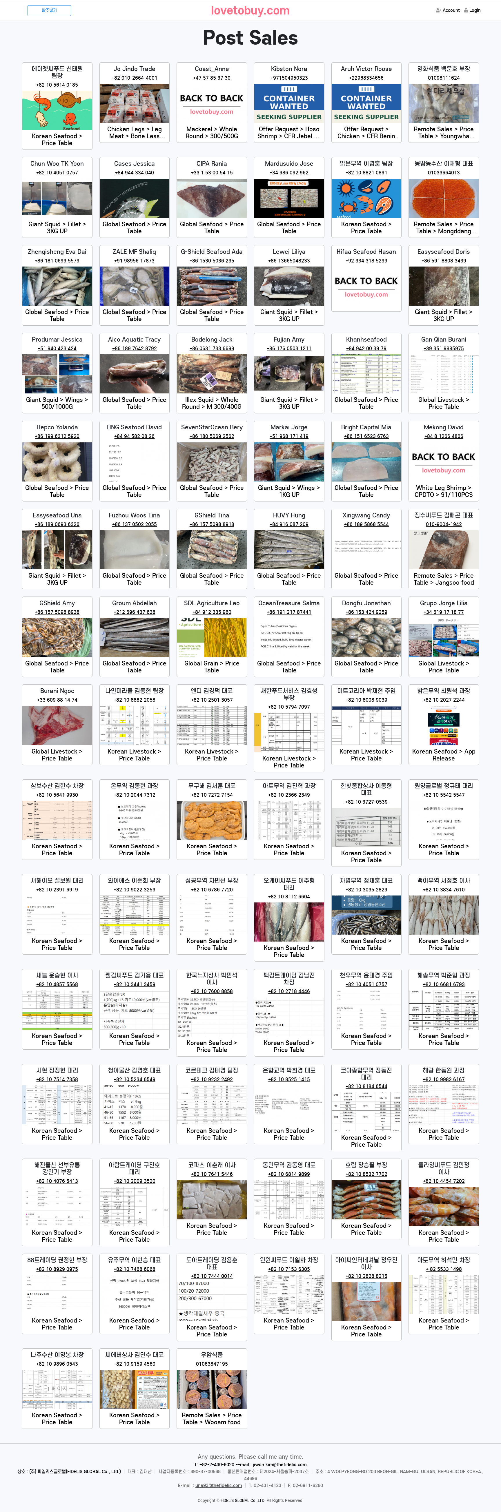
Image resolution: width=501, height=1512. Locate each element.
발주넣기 (49, 10)
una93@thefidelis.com (218, 1485)
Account (451, 10)
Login (475, 10)
